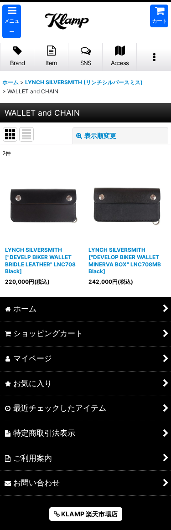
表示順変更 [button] (100, 135)
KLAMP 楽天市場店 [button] (89, 514)
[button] (11, 21)
